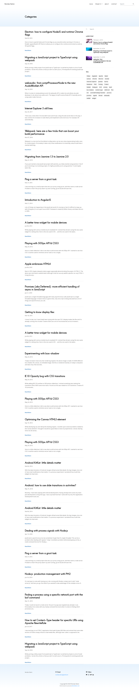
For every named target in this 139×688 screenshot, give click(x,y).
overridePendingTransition (97, 92)
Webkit (89, 87)
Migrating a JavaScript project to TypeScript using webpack (51, 59)
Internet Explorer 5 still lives (39, 108)
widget (94, 98)
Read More (28, 50)
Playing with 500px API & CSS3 (42, 243)
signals (95, 95)
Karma (106, 81)
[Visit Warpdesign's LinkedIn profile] (93, 675)
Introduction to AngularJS (38, 199)
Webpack (94, 87)
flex (112, 90)
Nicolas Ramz (9, 4)
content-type (99, 90)
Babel (106, 76)
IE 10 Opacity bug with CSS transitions (45, 376)
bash (110, 87)
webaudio (106, 95)
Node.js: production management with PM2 (48, 573)
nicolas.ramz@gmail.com (61, 674)
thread (100, 95)
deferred (106, 90)
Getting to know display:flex (39, 312)
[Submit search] (133, 4)
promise (89, 95)
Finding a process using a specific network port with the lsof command (54, 596)
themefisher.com (75, 686)
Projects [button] (98, 4)
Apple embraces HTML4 (38, 263)
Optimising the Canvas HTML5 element (45, 419)
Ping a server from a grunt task (41, 179)
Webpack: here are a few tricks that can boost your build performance (52, 132)
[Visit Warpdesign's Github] (86, 675)
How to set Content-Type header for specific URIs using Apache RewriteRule (54, 622)
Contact (114, 4)
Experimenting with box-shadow (42, 353)
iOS (88, 92)
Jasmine (100, 81)
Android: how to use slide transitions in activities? (50, 485)
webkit (88, 98)
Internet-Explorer (92, 81)
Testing (100, 84)
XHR (100, 87)
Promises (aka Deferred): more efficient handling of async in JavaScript (52, 288)
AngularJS (94, 76)
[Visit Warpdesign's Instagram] (88, 675)
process (109, 92)
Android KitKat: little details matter (43, 462)
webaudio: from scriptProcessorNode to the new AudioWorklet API (50, 84)
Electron (101, 79)
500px (88, 76)
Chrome (94, 79)
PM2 (95, 84)
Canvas (89, 79)
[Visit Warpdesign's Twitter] (91, 675)
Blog (91, 4)
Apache (101, 76)
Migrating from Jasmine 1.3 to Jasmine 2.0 (47, 156)
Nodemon (89, 84)
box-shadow (90, 90)
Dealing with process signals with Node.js (46, 530)
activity (105, 87)
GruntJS (107, 79)
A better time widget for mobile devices (46, 222)
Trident (106, 84)
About (107, 4)
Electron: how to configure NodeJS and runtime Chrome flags (54, 33)
